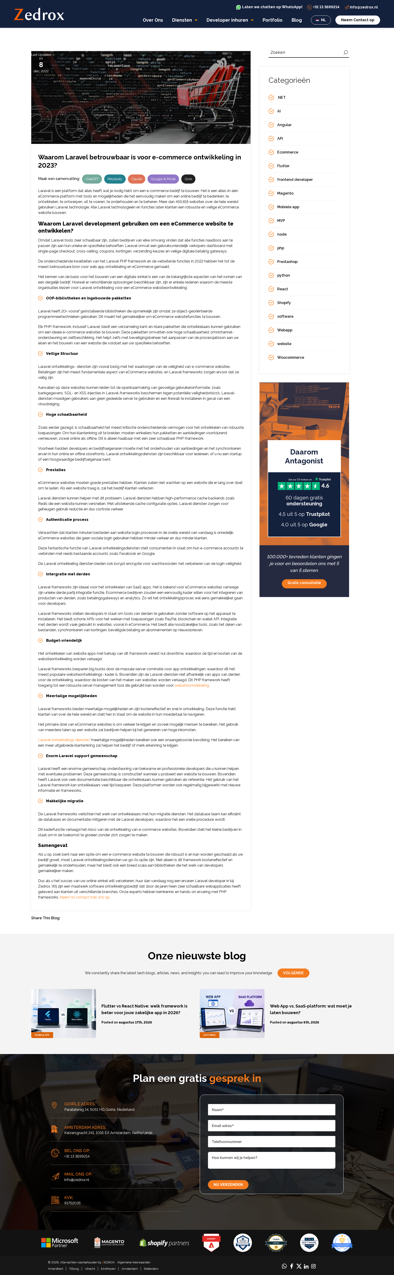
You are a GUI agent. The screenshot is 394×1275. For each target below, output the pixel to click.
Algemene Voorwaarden (133, 1262)
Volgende (293, 973)
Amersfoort (55, 1268)
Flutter (283, 166)
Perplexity (115, 179)
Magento (285, 193)
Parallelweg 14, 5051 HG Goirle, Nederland (99, 1109)
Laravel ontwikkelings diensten (64, 740)
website (284, 344)
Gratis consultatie (304, 583)
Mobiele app (288, 207)
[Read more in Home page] (39, 14)
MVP (281, 220)
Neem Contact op (357, 20)
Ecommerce (287, 152)
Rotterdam (151, 1268)
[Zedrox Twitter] (299, 1266)
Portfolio (273, 20)
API (280, 138)
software (285, 316)
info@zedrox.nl (76, 1180)
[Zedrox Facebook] (291, 1266)
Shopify (284, 303)
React (282, 289)
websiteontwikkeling (192, 685)
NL (323, 20)
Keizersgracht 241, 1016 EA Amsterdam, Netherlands (108, 1133)
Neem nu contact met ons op (84, 897)
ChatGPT (92, 179)
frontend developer (295, 179)
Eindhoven (108, 1268)
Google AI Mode (163, 179)
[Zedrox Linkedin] (306, 1266)
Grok (188, 179)
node (282, 234)
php (280, 248)
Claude (136, 179)
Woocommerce (290, 357)
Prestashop (287, 262)
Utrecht (90, 1268)
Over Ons (153, 20)
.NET (281, 97)
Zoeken (345, 52)
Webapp (284, 330)
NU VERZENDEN (228, 1184)
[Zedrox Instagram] (313, 1266)
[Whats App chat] (284, 1266)
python (283, 275)
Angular (284, 125)
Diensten (182, 20)
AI (279, 111)
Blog (297, 20)
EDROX (108, 1262)
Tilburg (74, 1268)
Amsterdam (130, 1268)
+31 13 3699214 (77, 1156)
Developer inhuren (228, 20)
